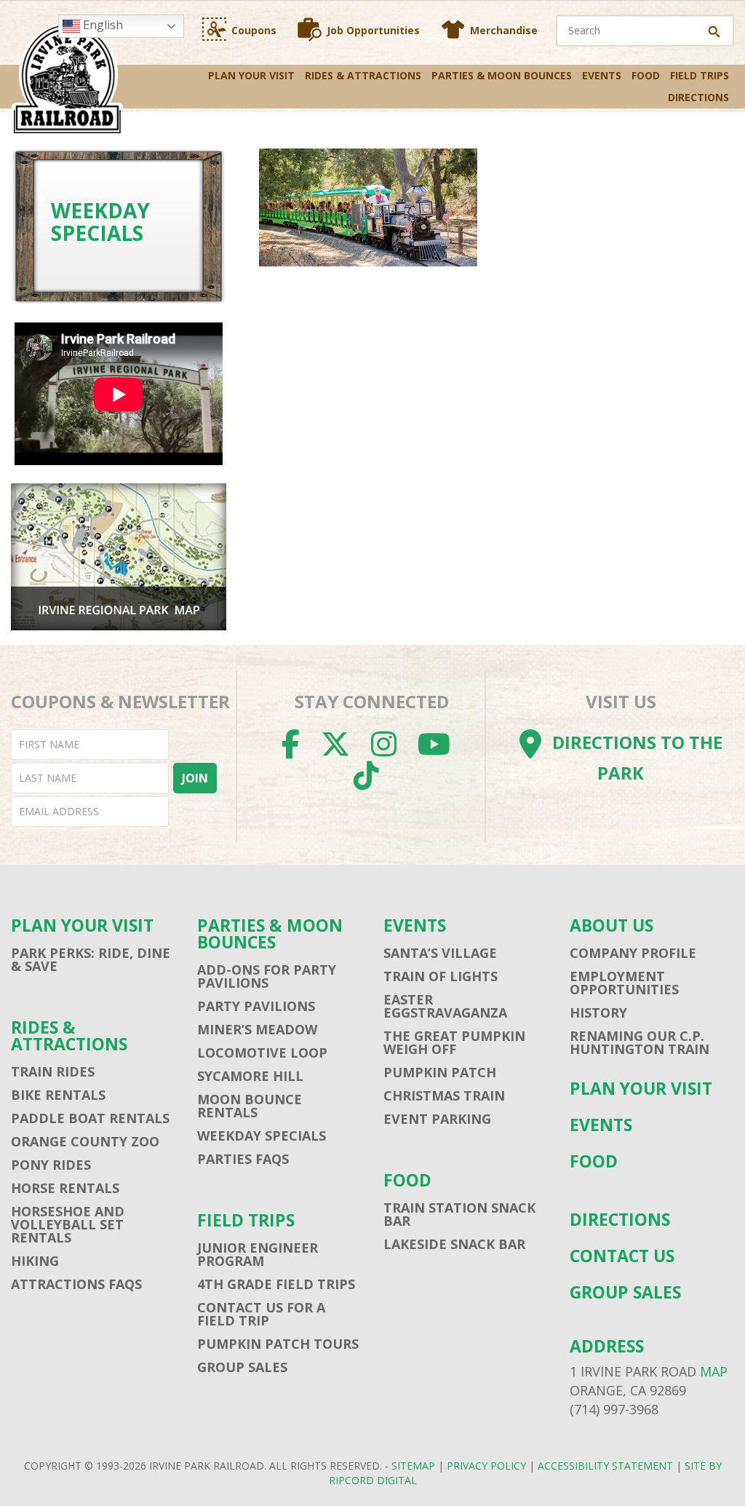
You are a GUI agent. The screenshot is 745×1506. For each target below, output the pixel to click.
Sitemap (413, 1466)
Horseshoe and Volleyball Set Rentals (67, 1224)
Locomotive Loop (262, 1052)
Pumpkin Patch (439, 1072)
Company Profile (633, 953)
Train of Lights (440, 976)
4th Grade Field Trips (276, 1284)
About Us (611, 925)
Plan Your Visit (251, 75)
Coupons (253, 30)
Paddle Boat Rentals (90, 1118)
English (101, 25)
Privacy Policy (486, 1466)
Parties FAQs (243, 1159)
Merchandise (504, 30)
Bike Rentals (58, 1094)
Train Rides (53, 1071)
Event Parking (437, 1118)
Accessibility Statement (605, 1466)
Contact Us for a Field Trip (261, 1314)
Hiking (35, 1260)
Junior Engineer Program (257, 1254)
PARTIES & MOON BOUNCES (501, 75)
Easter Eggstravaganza (445, 1006)
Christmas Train (444, 1095)
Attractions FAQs (76, 1284)
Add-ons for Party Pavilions (266, 976)
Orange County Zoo (85, 1141)
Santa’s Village (440, 953)
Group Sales (242, 1367)
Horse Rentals (65, 1188)
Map (714, 1371)
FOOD (646, 75)
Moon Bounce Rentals (249, 1105)
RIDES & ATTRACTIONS (363, 75)
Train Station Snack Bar (459, 1214)
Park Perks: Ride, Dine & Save (90, 959)
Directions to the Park (637, 757)
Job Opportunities (373, 30)
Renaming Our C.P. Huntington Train (639, 1042)
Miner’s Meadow (257, 1029)
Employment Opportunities (624, 982)
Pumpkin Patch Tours (278, 1343)
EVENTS (601, 75)
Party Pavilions (256, 1006)
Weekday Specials (261, 1135)
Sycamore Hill (250, 1076)
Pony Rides (51, 1164)
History (598, 1012)
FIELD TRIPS (699, 75)
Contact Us (622, 1256)
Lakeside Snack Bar (454, 1244)
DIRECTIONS (698, 97)
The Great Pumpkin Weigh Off (454, 1042)
